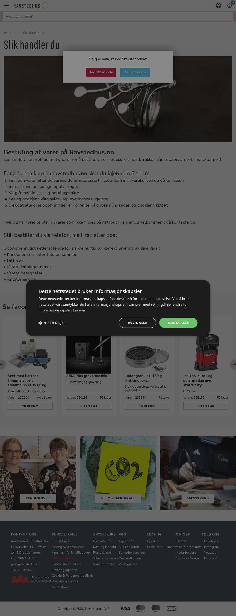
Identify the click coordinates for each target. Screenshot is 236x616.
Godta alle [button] (178, 322)
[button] (52, 322)
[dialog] (118, 308)
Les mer (79, 310)
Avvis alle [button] (137, 322)
